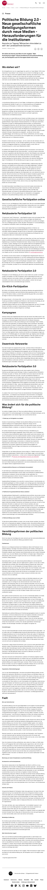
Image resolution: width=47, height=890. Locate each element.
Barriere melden (16, 882)
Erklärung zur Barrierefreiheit (28, 882)
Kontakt (36, 879)
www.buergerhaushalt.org (36, 252)
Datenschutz (14, 879)
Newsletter (26, 879)
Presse (8, 7)
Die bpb (3, 7)
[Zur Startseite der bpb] (8, 5)
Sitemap (20, 879)
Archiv (17, 7)
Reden (13, 7)
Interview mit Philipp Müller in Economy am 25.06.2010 (26, 456)
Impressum (6, 879)
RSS (32, 879)
